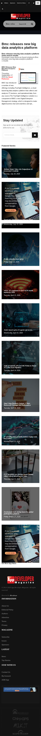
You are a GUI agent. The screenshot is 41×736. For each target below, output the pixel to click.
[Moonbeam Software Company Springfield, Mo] (20, 712)
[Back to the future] (1, 3)
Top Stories (6, 660)
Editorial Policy (7, 610)
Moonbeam (13, 595)
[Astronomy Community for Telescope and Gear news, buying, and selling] (20, 733)
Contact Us (6, 672)
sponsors (12, 3)
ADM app (5, 680)
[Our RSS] (2, 9)
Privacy (4, 625)
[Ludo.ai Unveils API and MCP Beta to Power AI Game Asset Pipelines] (20, 358)
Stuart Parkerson (7, 78)
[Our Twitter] (33, 3)
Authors (5, 614)
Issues (4, 641)
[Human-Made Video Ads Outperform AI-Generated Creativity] (20, 163)
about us (5, 606)
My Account (6, 676)
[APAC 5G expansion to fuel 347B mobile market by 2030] (20, 284)
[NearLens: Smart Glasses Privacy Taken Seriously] (20, 226)
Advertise (5, 617)
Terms (4, 621)
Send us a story (21, 3)
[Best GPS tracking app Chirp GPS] (20, 719)
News (4, 656)
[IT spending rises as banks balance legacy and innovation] (20, 431)
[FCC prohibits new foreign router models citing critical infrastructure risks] (20, 466)
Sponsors (5, 645)
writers (6, 3)
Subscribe (5, 637)
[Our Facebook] (29, 3)
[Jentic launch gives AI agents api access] (20, 320)
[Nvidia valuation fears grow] (20, 249)
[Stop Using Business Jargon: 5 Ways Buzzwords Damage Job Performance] (20, 395)
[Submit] (32, 24)
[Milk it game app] (20, 726)
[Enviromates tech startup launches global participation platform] (20, 504)
